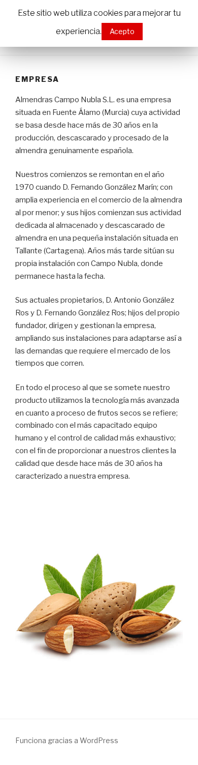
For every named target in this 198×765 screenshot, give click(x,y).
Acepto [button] (122, 31)
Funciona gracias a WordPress (66, 740)
